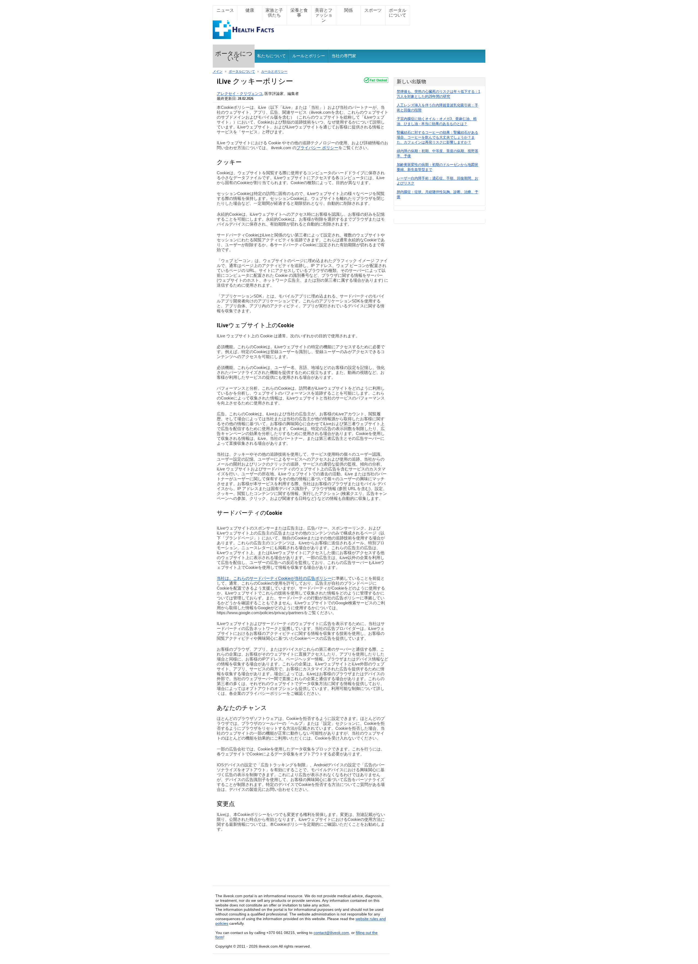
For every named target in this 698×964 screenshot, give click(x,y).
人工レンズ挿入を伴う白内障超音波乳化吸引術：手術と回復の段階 (437, 107)
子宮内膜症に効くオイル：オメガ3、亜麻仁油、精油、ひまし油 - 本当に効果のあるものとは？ (437, 121)
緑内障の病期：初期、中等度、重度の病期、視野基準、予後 (437, 153)
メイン (217, 71)
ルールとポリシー (308, 56)
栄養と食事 (299, 13)
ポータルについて (397, 13)
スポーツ (373, 10)
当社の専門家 (344, 56)
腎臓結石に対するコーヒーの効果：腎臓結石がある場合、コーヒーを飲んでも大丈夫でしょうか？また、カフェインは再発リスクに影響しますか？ (437, 137)
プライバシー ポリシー (317, 147)
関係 (348, 10)
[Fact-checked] (376, 80)
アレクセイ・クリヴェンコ (240, 93)
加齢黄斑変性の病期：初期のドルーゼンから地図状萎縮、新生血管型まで (437, 167)
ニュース (225, 10)
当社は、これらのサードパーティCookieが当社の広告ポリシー (274, 578)
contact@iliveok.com (331, 932)
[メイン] (243, 36)
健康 (249, 10)
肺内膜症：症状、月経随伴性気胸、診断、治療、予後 (437, 194)
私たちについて (271, 56)
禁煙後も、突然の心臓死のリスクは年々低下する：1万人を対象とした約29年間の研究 (438, 93)
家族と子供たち (274, 13)
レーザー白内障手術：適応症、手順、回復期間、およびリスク (437, 180)
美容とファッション (323, 15)
